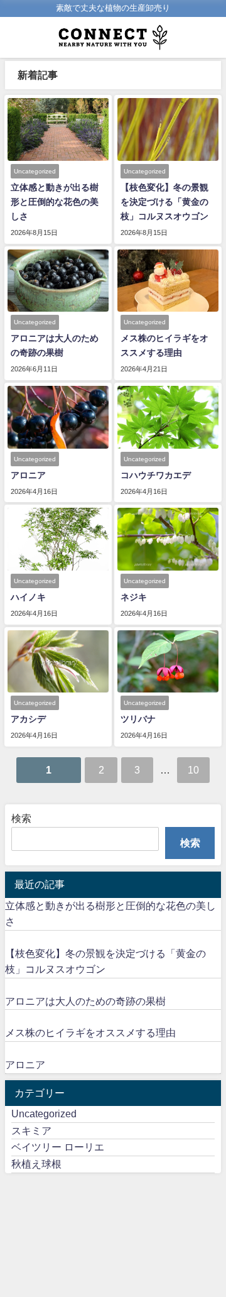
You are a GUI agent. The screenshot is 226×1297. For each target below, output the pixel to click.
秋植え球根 (36, 1164)
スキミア (31, 1130)
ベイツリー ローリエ (57, 1147)
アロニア (28, 475)
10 (193, 770)
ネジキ (134, 597)
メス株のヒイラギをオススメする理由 (90, 1032)
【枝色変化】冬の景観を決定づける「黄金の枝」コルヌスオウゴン (169, 202)
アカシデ (28, 718)
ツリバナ (138, 718)
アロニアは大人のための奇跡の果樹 (85, 1001)
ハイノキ (28, 597)
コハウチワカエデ (156, 475)
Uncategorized (44, 1113)
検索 (21, 818)
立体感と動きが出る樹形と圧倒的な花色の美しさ (55, 202)
